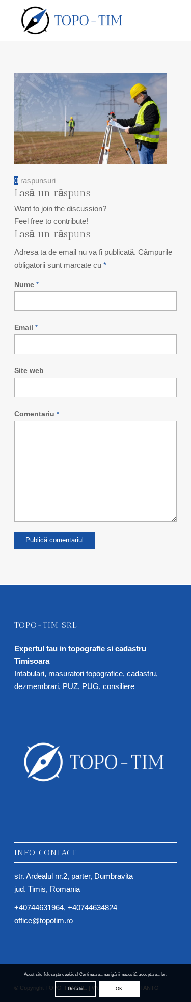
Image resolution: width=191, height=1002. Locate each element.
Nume (26, 285)
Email (26, 327)
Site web (29, 371)
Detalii (75, 988)
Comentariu (36, 414)
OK (119, 988)
